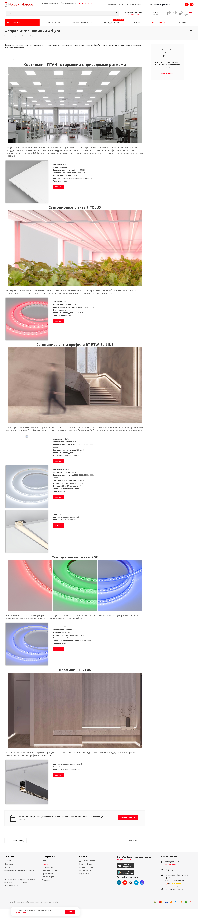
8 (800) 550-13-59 (134, 12)
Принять (70, 912)
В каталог (58, 775)
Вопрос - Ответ (85, 864)
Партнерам (9, 864)
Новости (45, 864)
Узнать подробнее (21, 913)
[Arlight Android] (126, 872)
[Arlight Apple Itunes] (126, 865)
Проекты (8, 867)
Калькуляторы (48, 877)
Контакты (8, 861)
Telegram (136, 882)
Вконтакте (119, 882)
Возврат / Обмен (86, 867)
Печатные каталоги (50, 870)
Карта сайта (84, 873)
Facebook (142, 882)
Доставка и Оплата (87, 861)
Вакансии (46, 880)
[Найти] (116, 13)
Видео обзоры (85, 870)
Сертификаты (47, 867)
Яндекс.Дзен (130, 882)
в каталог (58, 187)
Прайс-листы (47, 873)
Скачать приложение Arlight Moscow (19, 870)
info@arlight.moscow (163, 4)
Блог (44, 861)
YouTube (124, 882)
